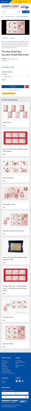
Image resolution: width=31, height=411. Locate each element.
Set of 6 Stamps (8, 178)
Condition (4, 74)
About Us (4, 381)
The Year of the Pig (9, 16)
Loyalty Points (5, 368)
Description (5, 38)
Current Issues (5, 362)
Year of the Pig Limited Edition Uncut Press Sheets (15, 150)
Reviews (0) (12, 38)
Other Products (5, 366)
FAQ (16, 363)
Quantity (4, 79)
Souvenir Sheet (8, 344)
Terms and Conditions (20, 362)
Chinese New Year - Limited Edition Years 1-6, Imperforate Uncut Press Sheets (15, 288)
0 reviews (11, 90)
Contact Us (5, 1)
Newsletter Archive (19, 365)
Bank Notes (4, 365)
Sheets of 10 (7, 122)
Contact (3, 382)
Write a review (17, 90)
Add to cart (13, 86)
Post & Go (4, 363)
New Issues (4, 360)
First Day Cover (8, 317)
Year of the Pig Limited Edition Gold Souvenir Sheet (15, 258)
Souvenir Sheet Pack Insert (22, 16)
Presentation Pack (9, 204)
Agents (17, 366)
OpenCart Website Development (9, 406)
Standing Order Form (6, 371)
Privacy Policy (18, 360)
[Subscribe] (27, 397)
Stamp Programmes (6, 370)
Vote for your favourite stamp (8, 373)
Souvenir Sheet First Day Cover (13, 231)
